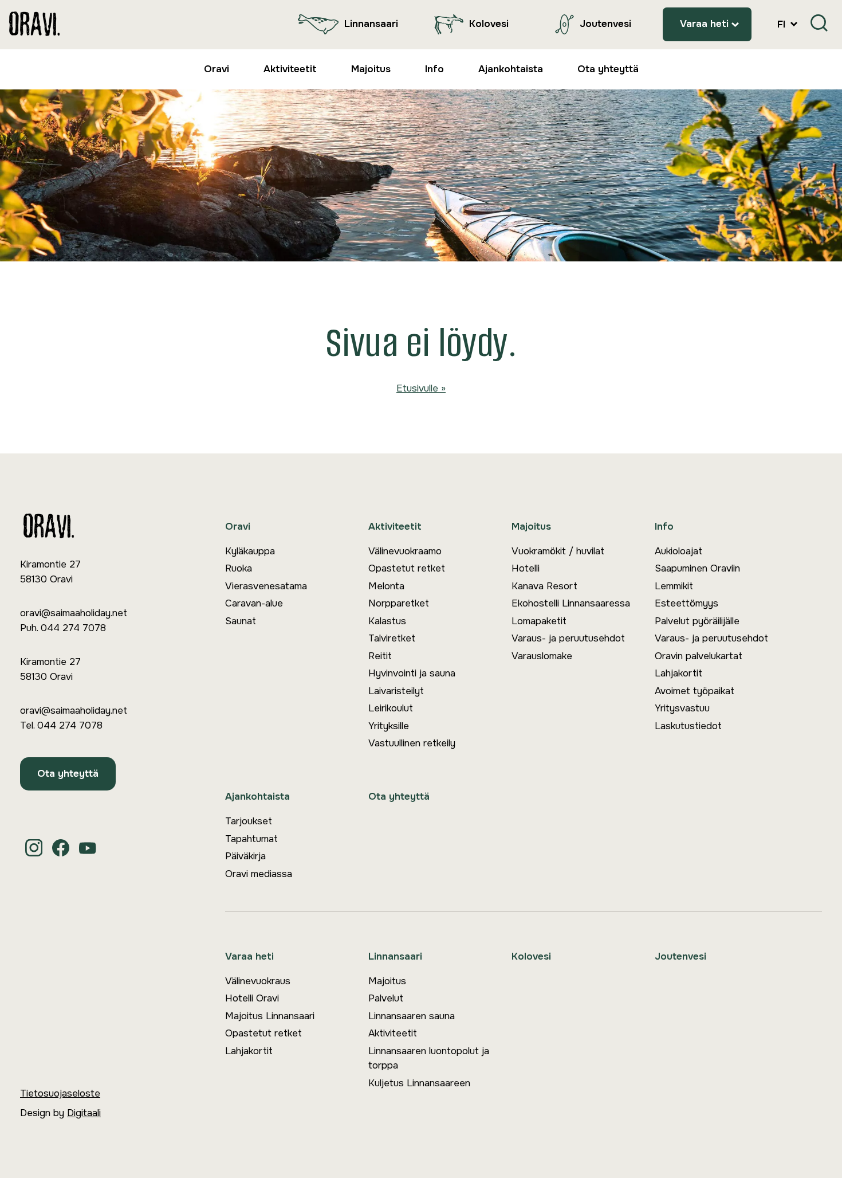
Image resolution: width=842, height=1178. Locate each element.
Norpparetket (398, 603)
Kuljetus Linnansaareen (419, 1083)
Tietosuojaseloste (60, 1093)
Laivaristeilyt (396, 691)
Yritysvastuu (682, 708)
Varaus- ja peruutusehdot (568, 638)
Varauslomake (542, 656)
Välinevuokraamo (405, 551)
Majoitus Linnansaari (269, 1016)
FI (782, 24)
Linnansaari (371, 24)
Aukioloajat (678, 551)
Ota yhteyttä (608, 69)
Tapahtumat (251, 839)
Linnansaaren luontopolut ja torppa (428, 1058)
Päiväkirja (245, 856)
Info (434, 69)
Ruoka (238, 568)
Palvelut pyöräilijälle (697, 621)
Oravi (216, 69)
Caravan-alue (254, 603)
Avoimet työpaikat (694, 691)
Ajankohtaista (510, 69)
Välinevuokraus (257, 981)
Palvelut (385, 998)
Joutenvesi (605, 24)
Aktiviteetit (290, 69)
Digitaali (84, 1113)
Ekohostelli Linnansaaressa (571, 603)
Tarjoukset (248, 821)
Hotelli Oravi (252, 998)
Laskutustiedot (688, 726)
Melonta (386, 586)
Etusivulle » (421, 388)
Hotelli (526, 568)
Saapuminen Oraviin (697, 568)
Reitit (380, 656)
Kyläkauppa (250, 551)
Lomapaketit (539, 621)
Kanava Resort (544, 586)
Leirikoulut (390, 708)
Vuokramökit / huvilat (558, 551)
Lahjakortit (678, 673)
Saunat (240, 621)
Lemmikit (674, 586)
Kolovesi (489, 24)
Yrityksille (388, 726)
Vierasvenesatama (266, 586)
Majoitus (371, 69)
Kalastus (387, 621)
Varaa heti (704, 24)
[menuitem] (345, 24)
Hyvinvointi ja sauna (411, 673)
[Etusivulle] (34, 24)
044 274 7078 (73, 628)
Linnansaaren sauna (411, 1016)
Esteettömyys (686, 603)
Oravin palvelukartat (698, 656)
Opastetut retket (406, 568)
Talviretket (391, 638)
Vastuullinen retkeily (411, 743)
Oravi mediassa (258, 874)
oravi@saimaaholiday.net (73, 613)
